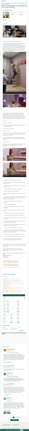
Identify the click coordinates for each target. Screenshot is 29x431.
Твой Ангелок (9, 397)
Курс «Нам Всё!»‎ (8, 301)
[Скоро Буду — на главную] (4, 1)
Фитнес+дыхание (8, 308)
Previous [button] (5, 101)
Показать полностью (7, 362)
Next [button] (24, 101)
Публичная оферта (14, 428)
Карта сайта (18, 428)
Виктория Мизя (10, 373)
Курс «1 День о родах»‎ (25, 298)
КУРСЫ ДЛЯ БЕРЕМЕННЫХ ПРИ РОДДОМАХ (12, 376)
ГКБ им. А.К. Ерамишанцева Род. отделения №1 (12, 352)
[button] (26, 1)
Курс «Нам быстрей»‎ (8, 304)
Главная (3, 3)
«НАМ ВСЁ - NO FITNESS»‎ (8, 311)
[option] (14, 100)
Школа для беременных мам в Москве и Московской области (11, 3)
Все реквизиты (10, 428)
